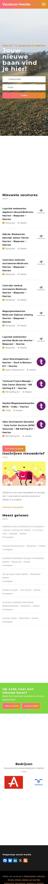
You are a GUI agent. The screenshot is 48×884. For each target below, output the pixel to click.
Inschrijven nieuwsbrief (12, 507)
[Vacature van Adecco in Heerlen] (11, 782)
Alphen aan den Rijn (31, 880)
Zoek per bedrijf (31, 706)
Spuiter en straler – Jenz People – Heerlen (21, 590)
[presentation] (2, 790)
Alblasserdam (30, 876)
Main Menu (44, 4)
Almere (18, 880)
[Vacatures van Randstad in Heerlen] (36, 782)
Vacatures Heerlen (16, 4)
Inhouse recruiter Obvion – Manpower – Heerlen (24, 546)
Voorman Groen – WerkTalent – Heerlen (20, 618)
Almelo (11, 880)
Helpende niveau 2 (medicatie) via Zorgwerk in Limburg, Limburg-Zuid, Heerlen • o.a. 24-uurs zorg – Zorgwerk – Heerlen (23, 530)
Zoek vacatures (11, 706)
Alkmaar (41, 876)
